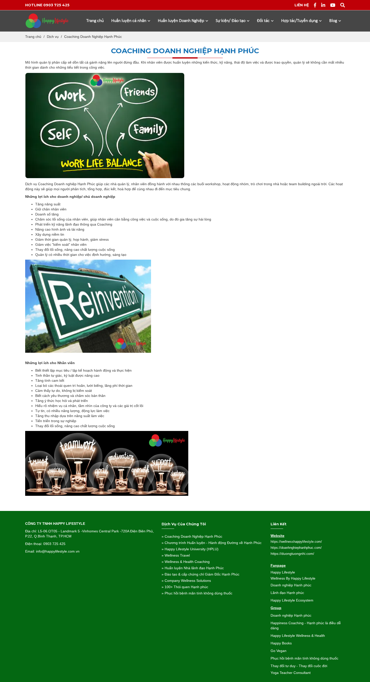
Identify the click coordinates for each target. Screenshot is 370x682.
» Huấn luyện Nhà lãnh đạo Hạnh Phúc (193, 568)
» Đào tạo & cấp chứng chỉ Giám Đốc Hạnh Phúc (200, 574)
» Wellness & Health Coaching (186, 562)
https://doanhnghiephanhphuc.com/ (296, 548)
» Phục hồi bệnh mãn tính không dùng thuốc (197, 593)
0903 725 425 (56, 5)
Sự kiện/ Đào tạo (231, 20)
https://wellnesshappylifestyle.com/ (296, 541)
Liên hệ (301, 5)
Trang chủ (95, 20)
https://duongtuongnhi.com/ (292, 554)
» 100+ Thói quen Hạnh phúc (185, 587)
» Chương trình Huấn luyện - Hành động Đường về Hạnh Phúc (212, 543)
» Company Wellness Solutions (186, 581)
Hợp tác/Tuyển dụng (300, 20)
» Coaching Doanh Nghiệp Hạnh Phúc (192, 536)
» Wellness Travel (176, 555)
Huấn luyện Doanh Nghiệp (181, 20)
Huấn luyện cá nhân (129, 20)
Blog (333, 20)
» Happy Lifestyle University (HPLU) (190, 549)
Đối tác (264, 20)
